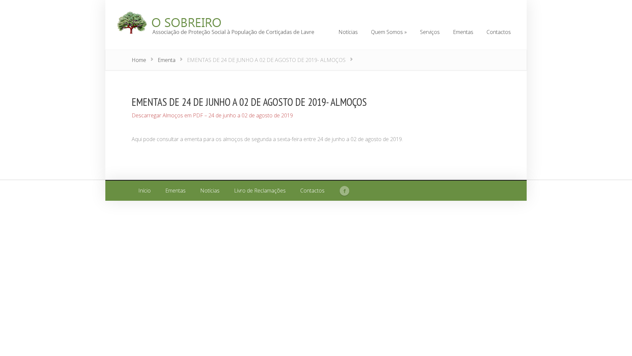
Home (139, 60)
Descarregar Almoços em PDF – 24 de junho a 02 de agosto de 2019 (212, 115)
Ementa (166, 60)
